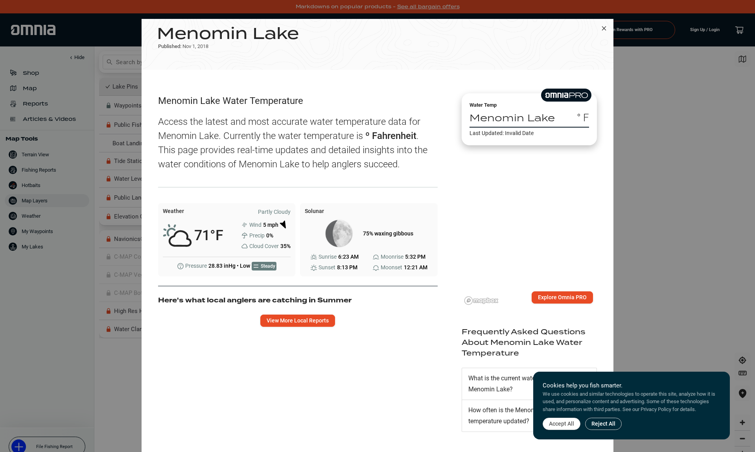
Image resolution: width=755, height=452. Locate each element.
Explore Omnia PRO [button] (562, 297)
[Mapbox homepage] (481, 300)
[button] (529, 384)
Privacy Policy (656, 409)
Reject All (603, 424)
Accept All (561, 424)
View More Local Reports (298, 320)
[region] (529, 222)
